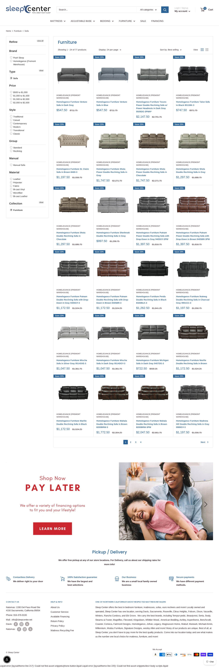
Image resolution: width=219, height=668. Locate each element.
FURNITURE (125, 21)
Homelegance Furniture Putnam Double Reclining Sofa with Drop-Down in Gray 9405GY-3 (72, 299)
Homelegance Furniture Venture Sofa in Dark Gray (71, 103)
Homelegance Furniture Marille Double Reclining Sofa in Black (71, 422)
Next (203, 442)
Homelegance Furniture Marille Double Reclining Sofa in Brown (191, 362)
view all (40, 41)
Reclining (17, 151)
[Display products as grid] (202, 49)
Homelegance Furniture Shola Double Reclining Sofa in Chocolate (70, 235)
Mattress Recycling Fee (62, 630)
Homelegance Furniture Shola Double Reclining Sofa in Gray (190, 170)
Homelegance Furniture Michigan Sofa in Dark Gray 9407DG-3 (152, 362)
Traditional (18, 116)
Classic (16, 134)
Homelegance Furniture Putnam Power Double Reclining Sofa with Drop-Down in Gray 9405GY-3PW (152, 235)
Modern (17, 127)
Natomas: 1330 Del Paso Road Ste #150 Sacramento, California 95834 (23, 609)
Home (8, 31)
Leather (17, 179)
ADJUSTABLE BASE (81, 21)
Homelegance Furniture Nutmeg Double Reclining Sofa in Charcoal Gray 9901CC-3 (192, 299)
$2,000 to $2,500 (21, 102)
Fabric (16, 186)
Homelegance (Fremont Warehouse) (24, 63)
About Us (55, 607)
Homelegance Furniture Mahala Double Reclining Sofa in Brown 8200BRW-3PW (151, 424)
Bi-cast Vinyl (19, 189)
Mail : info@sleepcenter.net (19, 619)
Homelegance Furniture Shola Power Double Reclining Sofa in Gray (111, 172)
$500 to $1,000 (20, 92)
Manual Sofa (19, 165)
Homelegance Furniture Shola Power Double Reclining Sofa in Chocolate (151, 172)
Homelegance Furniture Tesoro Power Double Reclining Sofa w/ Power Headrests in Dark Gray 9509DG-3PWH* (151, 107)
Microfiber (18, 193)
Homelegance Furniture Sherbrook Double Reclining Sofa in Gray (113, 234)
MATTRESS (56, 21)
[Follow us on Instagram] (21, 624)
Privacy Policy (58, 625)
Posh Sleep (18, 58)
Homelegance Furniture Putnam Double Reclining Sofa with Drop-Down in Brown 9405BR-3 (112, 299)
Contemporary (20, 123)
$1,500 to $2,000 (21, 99)
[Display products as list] (207, 49)
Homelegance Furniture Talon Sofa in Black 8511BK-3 (193, 103)
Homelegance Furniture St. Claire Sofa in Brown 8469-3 (72, 170)
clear (41, 70)
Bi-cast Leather (20, 196)
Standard (17, 147)
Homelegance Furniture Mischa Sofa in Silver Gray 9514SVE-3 (71, 362)
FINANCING (157, 21)
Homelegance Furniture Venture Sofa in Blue (111, 103)
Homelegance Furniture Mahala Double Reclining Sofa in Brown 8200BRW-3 (111, 424)
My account (181, 11)
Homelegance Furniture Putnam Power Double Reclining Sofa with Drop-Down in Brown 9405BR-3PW (193, 235)
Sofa (15, 78)
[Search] (165, 9)
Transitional (18, 130)
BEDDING (105, 21)
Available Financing (60, 616)
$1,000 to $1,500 (21, 96)
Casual (16, 120)
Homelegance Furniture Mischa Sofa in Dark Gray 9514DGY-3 (111, 362)
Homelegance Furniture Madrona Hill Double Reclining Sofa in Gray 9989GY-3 (192, 424)
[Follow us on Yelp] (27, 624)
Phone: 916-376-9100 (16, 615)
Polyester (17, 182)
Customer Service (59, 612)
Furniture (18, 31)
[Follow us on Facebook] (16, 624)
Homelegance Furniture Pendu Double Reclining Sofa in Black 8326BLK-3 (151, 299)
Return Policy (57, 621)
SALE (143, 21)
